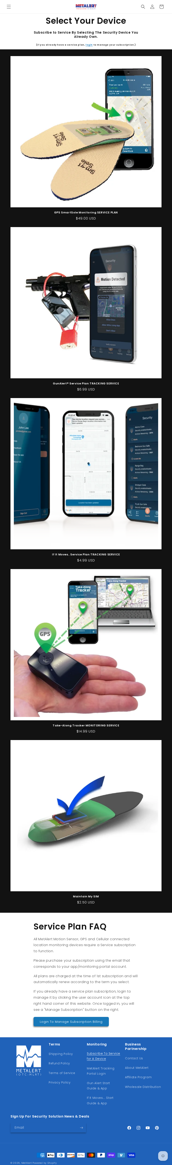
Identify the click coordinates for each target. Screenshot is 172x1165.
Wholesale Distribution (143, 1087)
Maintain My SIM (86, 896)
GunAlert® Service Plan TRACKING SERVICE (86, 383)
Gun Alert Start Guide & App (98, 1085)
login (89, 44)
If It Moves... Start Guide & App (100, 1100)
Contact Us (134, 1058)
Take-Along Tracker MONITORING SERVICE (86, 725)
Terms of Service (62, 1073)
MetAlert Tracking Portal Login (100, 1071)
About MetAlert (137, 1068)
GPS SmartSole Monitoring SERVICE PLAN (86, 212)
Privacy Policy (59, 1082)
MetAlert (26, 1163)
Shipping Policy (61, 1054)
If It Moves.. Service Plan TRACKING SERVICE (86, 554)
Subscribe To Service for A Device (103, 1056)
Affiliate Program (138, 1077)
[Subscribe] (81, 1127)
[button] (8, 6)
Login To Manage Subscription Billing (71, 1021)
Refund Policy (59, 1063)
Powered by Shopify (45, 1163)
